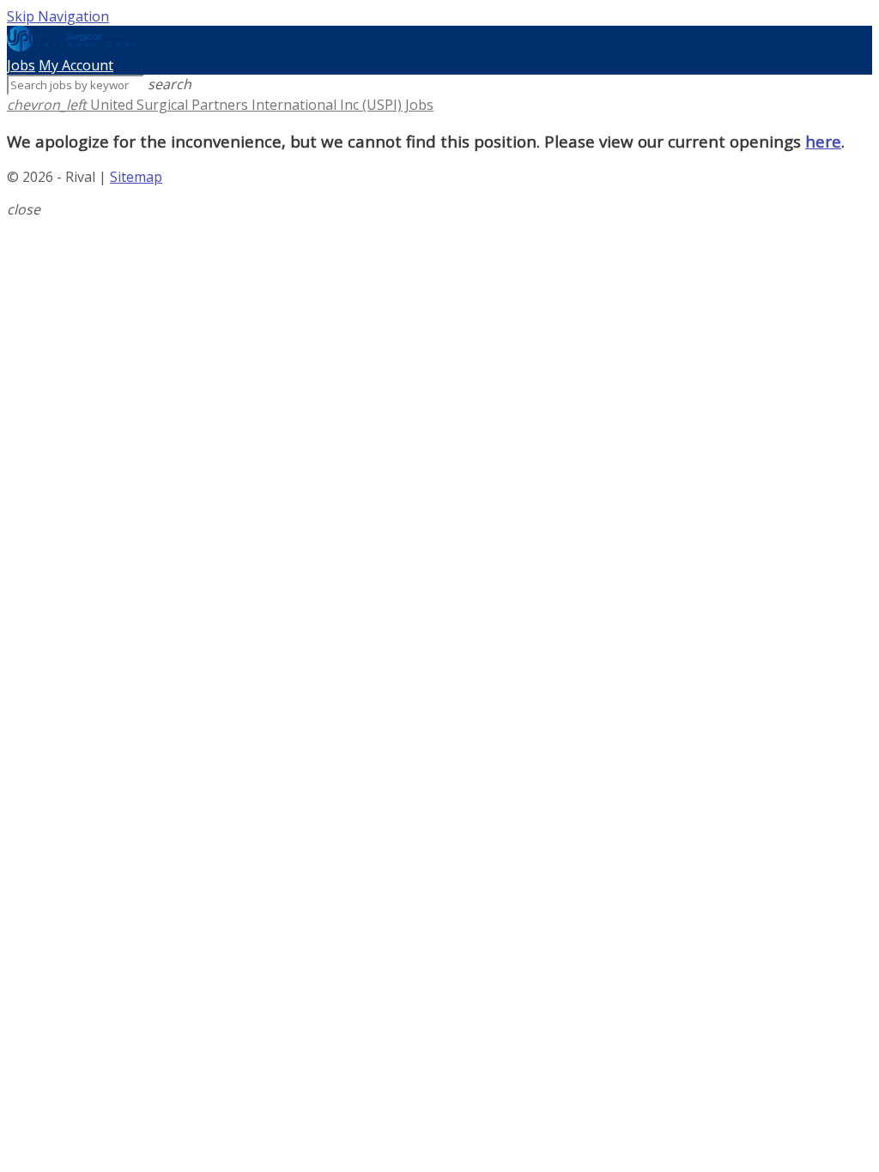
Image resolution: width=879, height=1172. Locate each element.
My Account (76, 65)
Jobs (21, 65)
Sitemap (136, 176)
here (823, 141)
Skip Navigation (58, 16)
